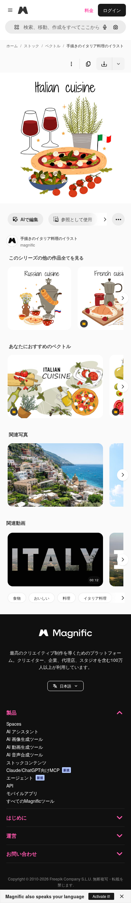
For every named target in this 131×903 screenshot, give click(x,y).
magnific (27, 244)
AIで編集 (29, 219)
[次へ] (105, 219)
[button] (65, 686)
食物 (17, 598)
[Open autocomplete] (14, 27)
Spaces (13, 724)
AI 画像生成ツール (24, 739)
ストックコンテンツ (26, 762)
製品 (11, 712)
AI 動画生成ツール (24, 747)
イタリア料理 (95, 598)
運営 (11, 835)
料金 (89, 10)
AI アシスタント (22, 731)
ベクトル (52, 45)
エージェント (24, 777)
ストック (31, 45)
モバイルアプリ (22, 793)
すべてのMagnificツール (30, 801)
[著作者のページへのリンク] (12, 241)
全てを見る (72, 257)
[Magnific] (65, 634)
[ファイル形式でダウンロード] (118, 63)
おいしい (41, 598)
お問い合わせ (21, 853)
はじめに (16, 817)
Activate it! (101, 896)
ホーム (12, 45)
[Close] (122, 896)
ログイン (112, 10)
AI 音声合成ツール (24, 754)
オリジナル (44, 85)
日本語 (65, 686)
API (9, 785)
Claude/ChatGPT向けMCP (38, 770)
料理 (66, 598)
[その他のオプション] (71, 63)
